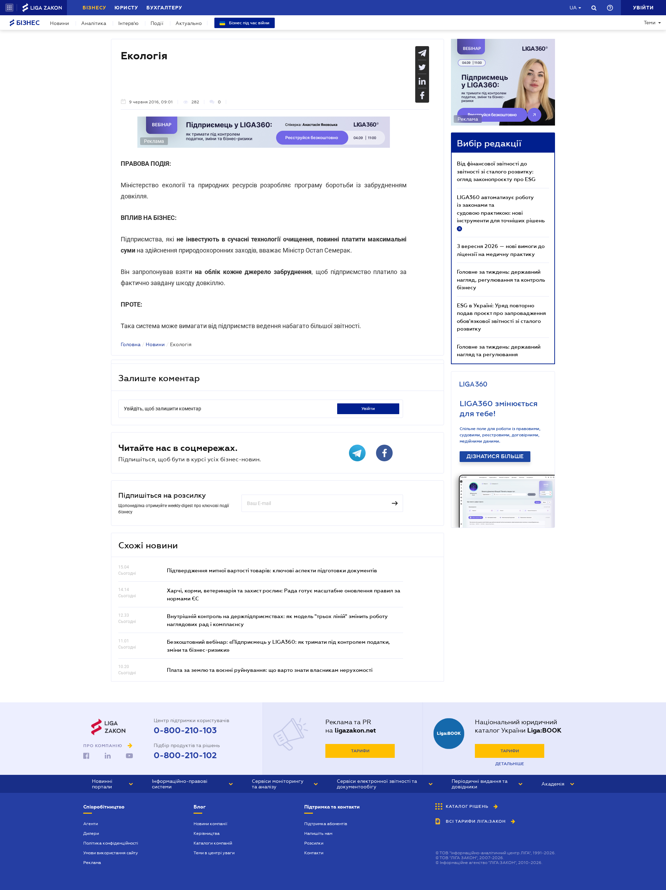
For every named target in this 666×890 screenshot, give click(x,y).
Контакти (313, 852)
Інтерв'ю (128, 23)
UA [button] (573, 7)
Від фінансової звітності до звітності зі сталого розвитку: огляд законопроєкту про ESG (496, 171)
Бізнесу (94, 7)
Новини (59, 23)
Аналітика (93, 23)
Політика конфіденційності (110, 843)
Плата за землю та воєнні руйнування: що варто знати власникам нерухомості (270, 670)
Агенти (90, 823)
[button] (9, 7)
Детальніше (509, 763)
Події (157, 23)
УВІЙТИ (368, 408)
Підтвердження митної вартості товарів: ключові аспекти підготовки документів (272, 570)
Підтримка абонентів (325, 823)
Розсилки (313, 843)
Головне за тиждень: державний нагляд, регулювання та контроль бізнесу (501, 279)
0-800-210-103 (185, 730)
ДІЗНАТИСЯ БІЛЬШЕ (495, 456)
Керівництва (207, 833)
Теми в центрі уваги (214, 852)
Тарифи (360, 750)
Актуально (189, 23)
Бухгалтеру (164, 7)
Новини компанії (210, 823)
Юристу (126, 7)
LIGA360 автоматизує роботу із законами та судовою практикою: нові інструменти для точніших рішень (501, 212)
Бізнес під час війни (249, 22)
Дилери (91, 833)
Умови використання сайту (110, 852)
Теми (650, 22)
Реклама (92, 862)
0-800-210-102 (185, 755)
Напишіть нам (318, 833)
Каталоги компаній (213, 843)
